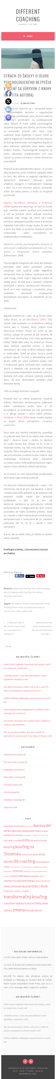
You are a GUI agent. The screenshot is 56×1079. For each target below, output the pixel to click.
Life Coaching (25, 592)
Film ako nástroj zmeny (14, 762)
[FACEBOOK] (25, 1061)
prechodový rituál (29, 871)
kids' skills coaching (12, 840)
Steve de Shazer (43, 880)
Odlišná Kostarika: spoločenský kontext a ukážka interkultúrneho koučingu (42, 628)
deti (48, 825)
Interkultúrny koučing (13, 769)
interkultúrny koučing (40, 835)
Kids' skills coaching (41, 589)
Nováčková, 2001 (36, 319)
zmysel (29, 910)
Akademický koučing (22, 589)
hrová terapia (17, 835)
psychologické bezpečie (34, 607)
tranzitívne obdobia (14, 903)
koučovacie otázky (30, 854)
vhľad (45, 903)
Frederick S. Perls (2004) (16, 417)
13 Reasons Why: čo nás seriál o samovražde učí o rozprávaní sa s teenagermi (14, 628)
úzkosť (38, 910)
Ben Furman (28, 826)
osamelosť (44, 867)
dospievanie (28, 831)
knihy (25, 840)
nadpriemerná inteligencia (31, 867)
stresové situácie (20, 886)
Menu (30, 36)
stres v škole (15, 611)
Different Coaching (28, 15)
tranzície (29, 903)
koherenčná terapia (38, 840)
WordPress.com (27, 1074)
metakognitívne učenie (13, 607)
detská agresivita (13, 831)
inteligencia (28, 835)
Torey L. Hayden (22, 891)
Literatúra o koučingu (13, 799)
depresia (39, 825)
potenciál (18, 871)
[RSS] (30, 1061)
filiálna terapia (41, 831)
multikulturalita (15, 867)
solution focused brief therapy (19, 880)
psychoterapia (20, 876)
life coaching (24, 861)
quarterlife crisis (36, 876)
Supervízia (17, 596)
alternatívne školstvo (20, 604)
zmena (19, 910)
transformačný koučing (25, 897)
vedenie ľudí (27, 611)
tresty (38, 903)
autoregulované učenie (40, 604)
